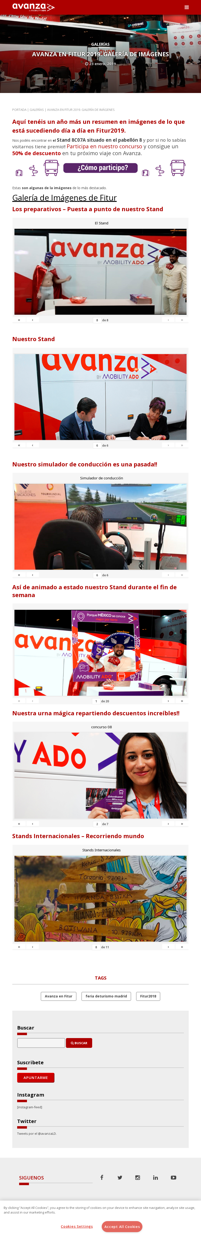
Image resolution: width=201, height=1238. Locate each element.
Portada (19, 109)
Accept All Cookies (122, 1226)
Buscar (80, 1043)
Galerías (100, 44)
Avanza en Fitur (58, 996)
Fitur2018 (148, 996)
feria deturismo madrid (106, 996)
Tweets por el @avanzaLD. (37, 1133)
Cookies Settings (77, 1226)
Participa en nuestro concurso (104, 146)
